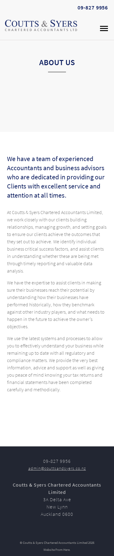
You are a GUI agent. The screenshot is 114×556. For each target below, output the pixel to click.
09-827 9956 (93, 8)
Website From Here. (57, 550)
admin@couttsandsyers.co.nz (57, 468)
